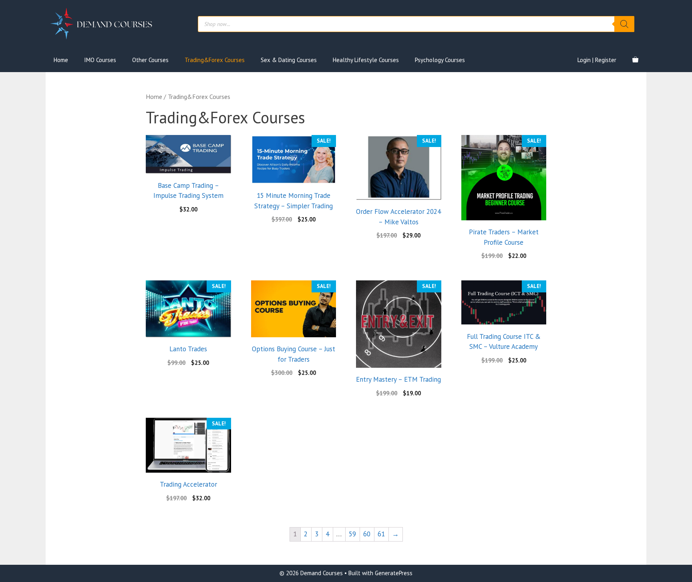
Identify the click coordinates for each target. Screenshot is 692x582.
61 (381, 534)
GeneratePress (393, 573)
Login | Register (596, 60)
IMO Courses (100, 60)
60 (366, 534)
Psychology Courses (440, 60)
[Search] (624, 24)
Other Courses (150, 60)
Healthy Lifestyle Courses (366, 60)
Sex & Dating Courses (289, 60)
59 (352, 534)
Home (61, 60)
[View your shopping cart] (635, 60)
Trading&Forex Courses (215, 60)
